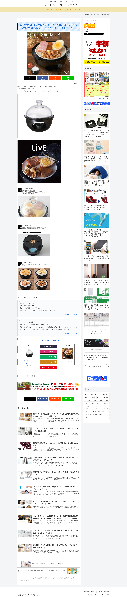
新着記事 (86, 591)
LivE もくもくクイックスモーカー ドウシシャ (67, 362)
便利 (28, 376)
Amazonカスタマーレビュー (71, 314)
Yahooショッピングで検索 (48, 357)
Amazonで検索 (48, 346)
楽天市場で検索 (48, 352)
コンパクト (21, 376)
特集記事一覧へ (103, 98)
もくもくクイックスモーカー (49, 340)
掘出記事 (106, 591)
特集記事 (93, 591)
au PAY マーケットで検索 (48, 362)
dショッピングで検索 (48, 367)
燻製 (33, 376)
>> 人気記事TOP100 (95, 366)
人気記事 (99, 591)
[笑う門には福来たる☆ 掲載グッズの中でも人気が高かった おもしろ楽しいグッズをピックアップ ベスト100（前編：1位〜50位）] (97, 84)
